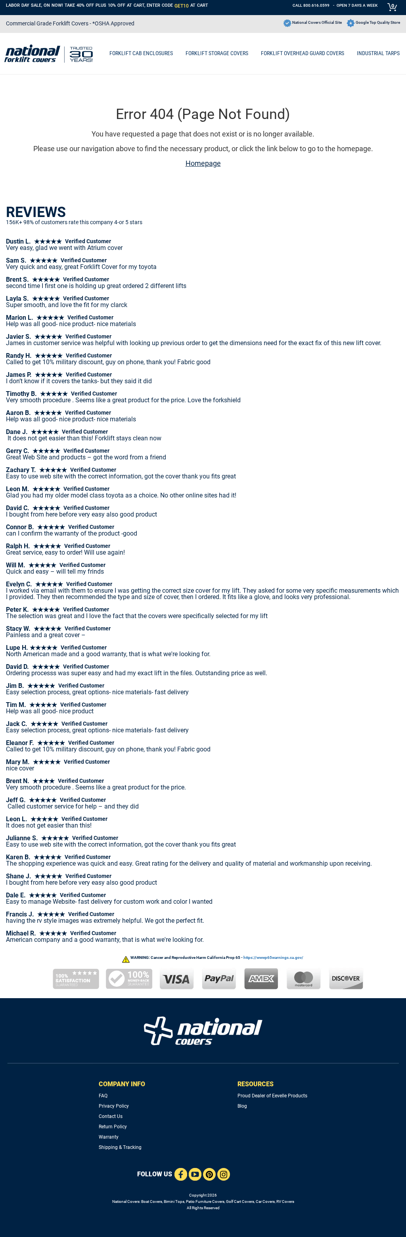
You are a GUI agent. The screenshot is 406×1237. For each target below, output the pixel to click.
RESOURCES (255, 1084)
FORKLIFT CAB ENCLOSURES (141, 53)
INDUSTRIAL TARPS (378, 53)
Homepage (203, 163)
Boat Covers (151, 1201)
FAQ (103, 1096)
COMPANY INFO (122, 1084)
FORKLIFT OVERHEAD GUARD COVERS (302, 53)
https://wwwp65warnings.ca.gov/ (273, 957)
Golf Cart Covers (240, 1201)
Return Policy (113, 1126)
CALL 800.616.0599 (311, 5)
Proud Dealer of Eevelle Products (272, 1096)
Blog (242, 1106)
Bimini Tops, (174, 1201)
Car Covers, (266, 1201)
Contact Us (111, 1116)
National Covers (126, 1201)
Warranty (109, 1137)
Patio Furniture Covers (205, 1201)
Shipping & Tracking (120, 1147)
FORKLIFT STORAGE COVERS (217, 53)
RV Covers (285, 1201)
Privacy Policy (114, 1106)
